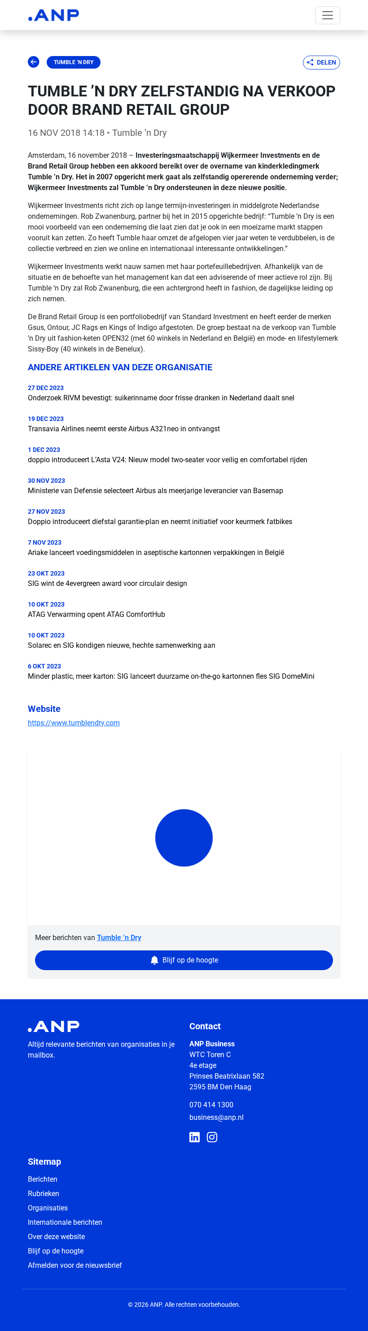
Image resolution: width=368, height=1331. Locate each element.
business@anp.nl (216, 1117)
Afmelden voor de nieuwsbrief (75, 1265)
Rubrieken (43, 1193)
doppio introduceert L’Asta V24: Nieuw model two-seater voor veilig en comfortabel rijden (167, 459)
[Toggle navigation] (327, 15)
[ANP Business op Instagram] (212, 1137)
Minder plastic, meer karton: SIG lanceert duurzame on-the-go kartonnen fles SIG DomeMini (171, 676)
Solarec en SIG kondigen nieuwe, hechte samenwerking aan (121, 645)
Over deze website (56, 1236)
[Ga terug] (33, 62)
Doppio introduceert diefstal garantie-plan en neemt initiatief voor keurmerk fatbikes (160, 521)
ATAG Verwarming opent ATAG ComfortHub (96, 614)
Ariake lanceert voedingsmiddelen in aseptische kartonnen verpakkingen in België (156, 552)
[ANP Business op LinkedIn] (194, 1137)
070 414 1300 (211, 1105)
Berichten (42, 1179)
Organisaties (48, 1208)
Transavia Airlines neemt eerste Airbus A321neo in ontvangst (124, 429)
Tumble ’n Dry (73, 62)
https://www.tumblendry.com (74, 723)
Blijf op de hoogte (55, 1251)
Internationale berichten (65, 1222)
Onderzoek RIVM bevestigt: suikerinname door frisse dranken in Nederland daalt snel (161, 398)
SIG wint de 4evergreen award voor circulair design (107, 583)
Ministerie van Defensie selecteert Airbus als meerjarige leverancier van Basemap (155, 490)
